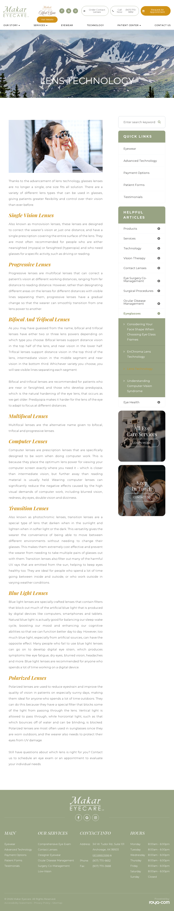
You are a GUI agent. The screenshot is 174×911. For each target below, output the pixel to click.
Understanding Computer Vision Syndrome (139, 386)
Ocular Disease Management (56, 860)
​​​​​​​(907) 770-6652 (102, 860)
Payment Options (137, 173)
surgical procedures (138, 291)
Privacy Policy (42, 902)
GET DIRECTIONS (101, 855)
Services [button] (39, 25)
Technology (95, 25)
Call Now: (126, 10)
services (130, 238)
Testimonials (133, 197)
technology (132, 248)
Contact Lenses (47, 849)
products (130, 228)
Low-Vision (44, 871)
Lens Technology (140, 368)
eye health (132, 402)
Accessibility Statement (18, 902)
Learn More (142, 443)
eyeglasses (132, 313)
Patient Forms (134, 185)
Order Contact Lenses (97, 10)
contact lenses (135, 268)
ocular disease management (135, 302)
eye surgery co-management (135, 279)
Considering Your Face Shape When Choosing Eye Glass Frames (141, 331)
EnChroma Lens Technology (139, 354)
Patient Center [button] (128, 25)
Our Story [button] (10, 25)
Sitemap (57, 902)
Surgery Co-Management (54, 865)
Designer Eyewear (49, 855)
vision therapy (134, 258)
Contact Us (163, 25)
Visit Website (47, 19)
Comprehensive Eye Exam (54, 844)
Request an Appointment (157, 10)
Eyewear (67, 25)
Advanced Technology (140, 160)
